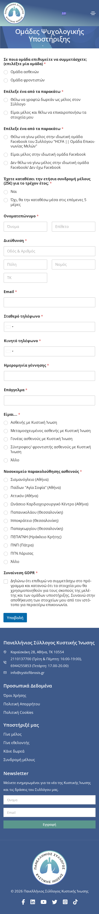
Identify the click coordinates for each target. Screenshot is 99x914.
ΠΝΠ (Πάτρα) (22, 545)
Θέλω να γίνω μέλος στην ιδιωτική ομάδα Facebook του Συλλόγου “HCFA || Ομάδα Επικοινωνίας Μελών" (53, 141)
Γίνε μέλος (12, 734)
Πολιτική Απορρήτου (21, 703)
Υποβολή (15, 617)
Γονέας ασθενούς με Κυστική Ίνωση (42, 438)
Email (10, 292)
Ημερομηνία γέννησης (26, 365)
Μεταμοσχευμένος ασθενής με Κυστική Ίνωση (51, 430)
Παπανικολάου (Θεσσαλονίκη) (37, 512)
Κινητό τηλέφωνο (22, 341)
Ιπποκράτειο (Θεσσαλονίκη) (34, 520)
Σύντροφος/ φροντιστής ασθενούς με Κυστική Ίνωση (51, 449)
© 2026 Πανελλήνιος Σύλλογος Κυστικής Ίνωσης (49, 891)
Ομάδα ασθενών (25, 71)
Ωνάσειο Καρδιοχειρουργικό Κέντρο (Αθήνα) (49, 504)
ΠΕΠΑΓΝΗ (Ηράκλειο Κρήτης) (36, 537)
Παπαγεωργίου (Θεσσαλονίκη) (37, 528)
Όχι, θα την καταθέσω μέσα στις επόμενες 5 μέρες (48, 202)
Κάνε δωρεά (13, 751)
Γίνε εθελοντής (16, 742)
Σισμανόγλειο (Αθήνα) (30, 479)
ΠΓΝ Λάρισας (22, 553)
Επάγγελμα (15, 390)
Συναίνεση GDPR (21, 573)
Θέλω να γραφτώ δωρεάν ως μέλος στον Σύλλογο (46, 102)
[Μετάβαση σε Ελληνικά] (64, 13)
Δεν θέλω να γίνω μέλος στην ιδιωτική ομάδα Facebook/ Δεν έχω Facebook (50, 165)
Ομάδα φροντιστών (28, 80)
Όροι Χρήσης (14, 695)
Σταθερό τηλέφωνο (23, 316)
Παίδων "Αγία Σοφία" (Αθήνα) (36, 487)
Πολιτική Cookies (18, 712)
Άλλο (15, 460)
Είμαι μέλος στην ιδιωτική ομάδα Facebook (48, 154)
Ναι (14, 191)
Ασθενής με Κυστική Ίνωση (34, 422)
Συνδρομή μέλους (19, 759)
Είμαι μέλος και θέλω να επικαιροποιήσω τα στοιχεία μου (48, 115)
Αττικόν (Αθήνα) (24, 495)
